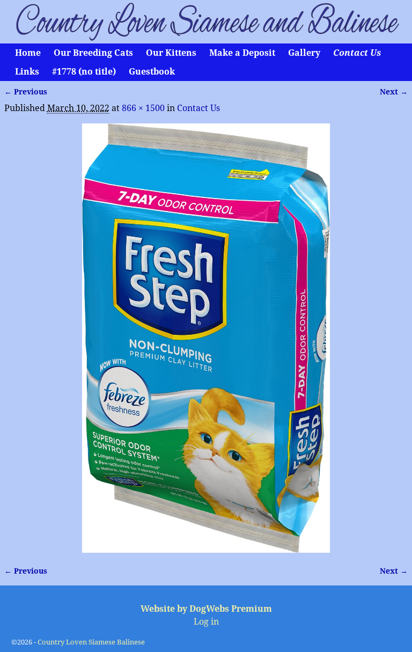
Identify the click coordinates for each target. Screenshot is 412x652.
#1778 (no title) (84, 72)
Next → (394, 91)
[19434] (206, 338)
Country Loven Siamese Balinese (91, 642)
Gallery (304, 53)
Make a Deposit (242, 53)
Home (28, 53)
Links (27, 72)
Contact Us (357, 53)
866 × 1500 (143, 108)
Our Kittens (171, 53)
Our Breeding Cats (93, 53)
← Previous (25, 91)
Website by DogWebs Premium (206, 609)
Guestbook (152, 72)
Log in (206, 622)
